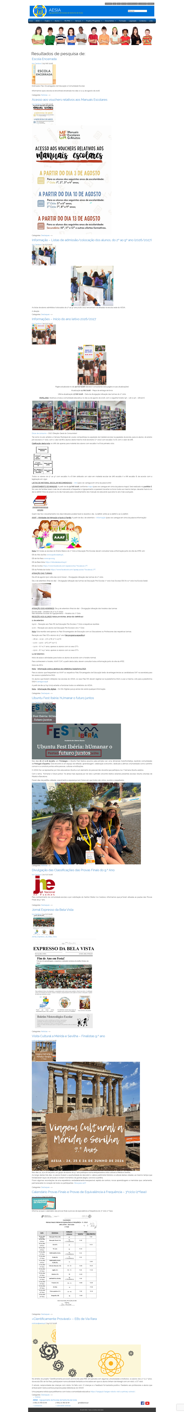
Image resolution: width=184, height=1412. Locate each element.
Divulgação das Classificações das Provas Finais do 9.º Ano (73, 870)
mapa (90, 487)
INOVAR (124, 3)
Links (151, 21)
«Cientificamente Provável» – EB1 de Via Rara (64, 1319)
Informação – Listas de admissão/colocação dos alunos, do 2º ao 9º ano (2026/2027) (92, 240)
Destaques (45, 235)
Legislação (132, 21)
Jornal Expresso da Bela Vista (52, 910)
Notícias (44, 95)
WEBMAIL (151, 3)
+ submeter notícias (63, 1406)
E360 (114, 3)
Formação (122, 21)
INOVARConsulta (132, 3)
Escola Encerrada (44, 59)
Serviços (78, 21)
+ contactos (37, 1406)
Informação (101, 518)
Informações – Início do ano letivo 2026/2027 (64, 319)
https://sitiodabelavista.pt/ (56, 562)
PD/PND (67, 21)
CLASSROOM (142, 3)
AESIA (38, 21)
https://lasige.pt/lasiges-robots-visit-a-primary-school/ (113, 1392)
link (75, 483)
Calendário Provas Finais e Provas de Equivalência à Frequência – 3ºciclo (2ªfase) (89, 1192)
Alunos (57, 21)
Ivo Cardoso (36, 63)
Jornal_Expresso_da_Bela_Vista (44, 937)
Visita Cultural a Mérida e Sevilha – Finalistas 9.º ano (68, 1036)
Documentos (109, 21)
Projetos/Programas (93, 21)
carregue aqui (42, 682)
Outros (36, 1397)
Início (31, 21)
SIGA (118, 3)
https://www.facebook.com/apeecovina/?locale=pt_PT (65, 566)
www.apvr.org (49, 558)
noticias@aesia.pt (38, 1041)
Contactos (142, 21)
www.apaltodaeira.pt (55, 555)
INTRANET (108, 3)
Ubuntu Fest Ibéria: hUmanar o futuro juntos (63, 698)
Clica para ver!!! (80, 1183)
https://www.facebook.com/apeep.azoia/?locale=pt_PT (73, 570)
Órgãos (47, 21)
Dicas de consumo (39, 433)
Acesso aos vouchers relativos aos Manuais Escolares (69, 99)
